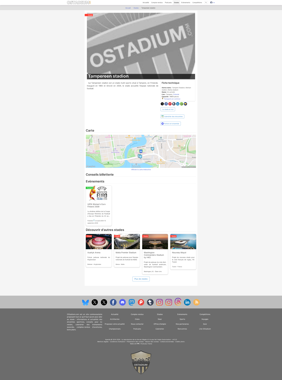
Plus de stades (141, 279)
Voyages (204, 319)
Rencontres (182, 329)
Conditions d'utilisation (117, 341)
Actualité (146, 2)
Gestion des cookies (152, 341)
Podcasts (168, 2)
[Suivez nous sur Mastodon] (131, 305)
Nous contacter (137, 324)
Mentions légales (103, 341)
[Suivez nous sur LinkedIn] (187, 305)
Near (160, 319)
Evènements (185, 2)
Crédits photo (180, 341)
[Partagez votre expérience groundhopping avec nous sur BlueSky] (85, 305)
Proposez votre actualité (115, 324)
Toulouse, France (146, 344)
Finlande (176, 94)
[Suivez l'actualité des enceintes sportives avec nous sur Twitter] (104, 305)
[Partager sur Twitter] (162, 105)
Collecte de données (167, 341)
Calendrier (160, 329)
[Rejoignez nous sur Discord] (122, 305)
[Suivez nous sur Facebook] (113, 305)
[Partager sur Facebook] (166, 105)
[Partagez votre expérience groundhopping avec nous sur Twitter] (94, 305)
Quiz (205, 324)
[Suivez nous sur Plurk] (141, 305)
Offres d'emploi (160, 324)
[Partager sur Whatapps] (182, 105)
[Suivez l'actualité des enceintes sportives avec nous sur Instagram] (169, 305)
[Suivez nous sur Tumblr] (150, 305)
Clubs (137, 319)
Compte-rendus (157, 2)
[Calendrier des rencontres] (172, 112)
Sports (182, 319)
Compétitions (197, 2)
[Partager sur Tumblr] (174, 105)
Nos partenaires (182, 324)
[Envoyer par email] (185, 105)
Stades (176, 2)
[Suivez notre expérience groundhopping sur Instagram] (159, 305)
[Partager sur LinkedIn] (178, 105)
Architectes (114, 319)
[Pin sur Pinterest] (170, 105)
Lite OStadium (205, 329)
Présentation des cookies (135, 341)
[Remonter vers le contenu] (141, 374)
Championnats (115, 329)
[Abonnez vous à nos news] (196, 305)
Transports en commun (171, 99)
